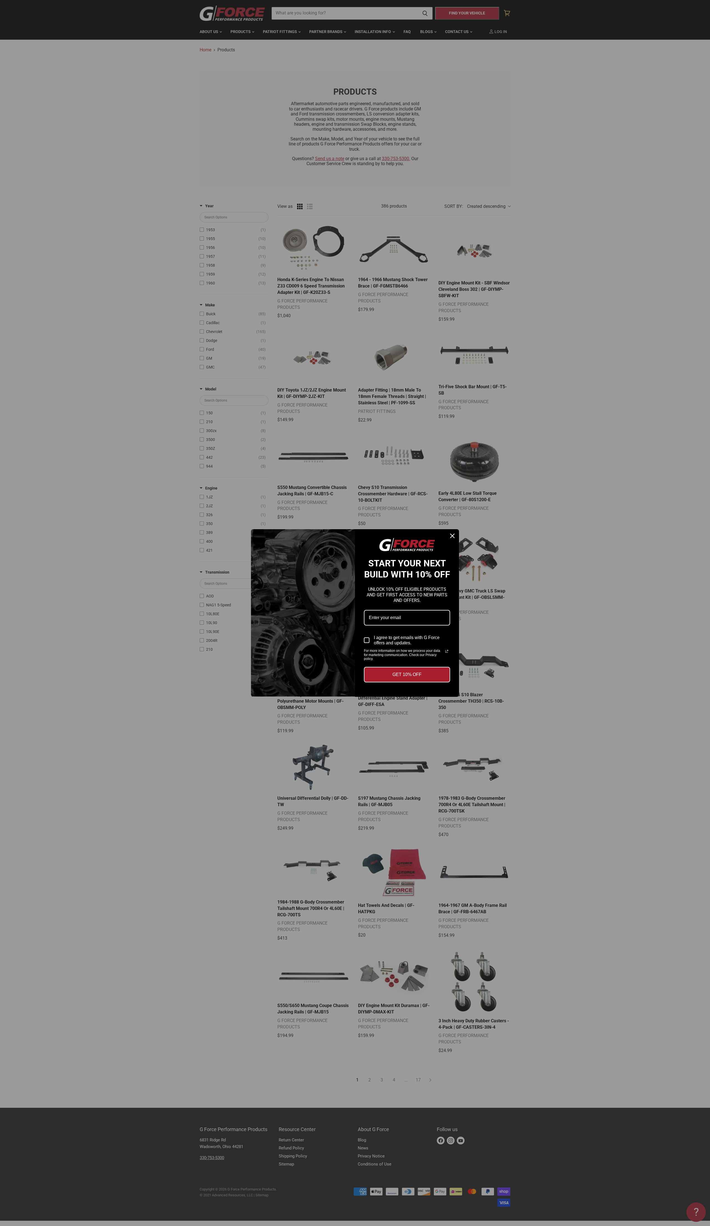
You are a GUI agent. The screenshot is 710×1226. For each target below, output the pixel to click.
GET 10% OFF (407, 674)
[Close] (452, 536)
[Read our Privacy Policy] (446, 651)
